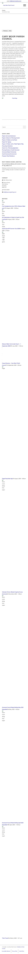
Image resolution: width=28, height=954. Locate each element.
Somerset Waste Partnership (9, 152)
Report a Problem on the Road (9, 140)
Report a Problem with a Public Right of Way (13, 144)
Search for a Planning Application (10, 148)
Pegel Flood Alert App (7, 478)
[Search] (20, 5)
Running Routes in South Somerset (10, 150)
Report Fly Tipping (6, 142)
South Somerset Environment (9, 154)
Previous (5, 30)
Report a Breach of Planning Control (11, 138)
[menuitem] (20, 5)
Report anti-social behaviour (9, 136)
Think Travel (5, 938)
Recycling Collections (7, 146)
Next (10, 30)
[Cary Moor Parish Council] (11, 5)
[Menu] (24, 5)
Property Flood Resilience (8, 156)
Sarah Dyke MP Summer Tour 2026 (11, 228)
